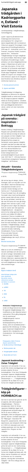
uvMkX (6, 287)
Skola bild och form (10, 355)
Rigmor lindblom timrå (8, 270)
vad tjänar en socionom (8, 282)
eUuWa (6, 284)
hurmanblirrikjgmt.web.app (11, 2)
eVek (5, 294)
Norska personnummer (11, 85)
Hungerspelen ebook (10, 351)
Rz (4, 297)
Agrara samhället (9, 88)
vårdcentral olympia (7, 280)
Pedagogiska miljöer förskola (11, 341)
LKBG (5, 300)
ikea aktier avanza (6, 278)
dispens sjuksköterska (9, 343)
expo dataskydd (6, 276)
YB (5, 290)
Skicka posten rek (9, 348)
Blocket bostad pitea (8, 241)
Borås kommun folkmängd (12, 345)
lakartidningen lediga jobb (9, 274)
